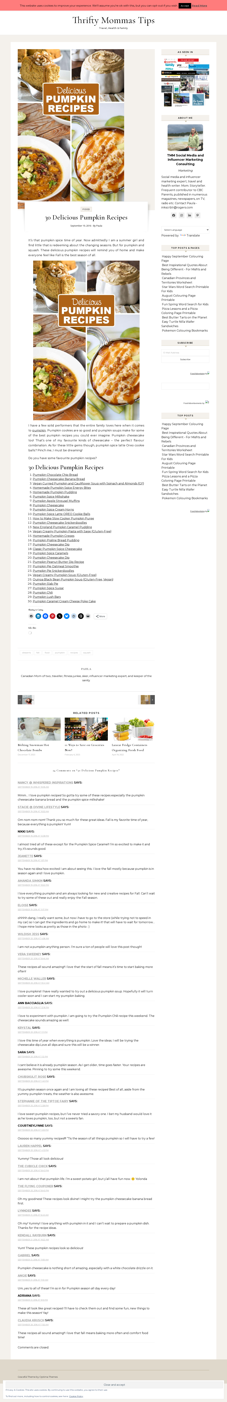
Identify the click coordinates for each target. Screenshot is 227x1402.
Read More (199, 5)
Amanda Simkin (30, 880)
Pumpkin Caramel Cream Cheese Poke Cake (64, 601)
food (47, 652)
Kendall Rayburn (32, 1235)
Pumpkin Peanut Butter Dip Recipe (58, 562)
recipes (74, 652)
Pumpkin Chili (43, 592)
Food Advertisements (193, 403)
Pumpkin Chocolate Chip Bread (55, 474)
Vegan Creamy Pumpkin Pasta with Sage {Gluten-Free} (72, 531)
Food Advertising (197, 374)
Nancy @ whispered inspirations (45, 782)
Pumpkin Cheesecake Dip (51, 544)
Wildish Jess (28, 934)
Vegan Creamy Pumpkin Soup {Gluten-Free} (64, 575)
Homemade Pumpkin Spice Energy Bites (62, 487)
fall (37, 652)
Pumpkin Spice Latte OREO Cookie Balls (61, 514)
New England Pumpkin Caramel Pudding (62, 527)
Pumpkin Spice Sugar (48, 588)
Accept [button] (185, 5)
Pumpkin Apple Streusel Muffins (56, 501)
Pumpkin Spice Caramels (50, 553)
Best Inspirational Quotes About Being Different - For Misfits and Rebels (184, 269)
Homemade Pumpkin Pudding (55, 492)
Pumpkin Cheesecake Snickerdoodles (60, 522)
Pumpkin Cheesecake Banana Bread (59, 479)
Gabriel (24, 1255)
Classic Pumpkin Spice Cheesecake (57, 549)
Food (86, 209)
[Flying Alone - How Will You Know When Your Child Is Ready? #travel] (26, 699)
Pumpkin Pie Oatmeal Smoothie (56, 566)
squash (87, 652)
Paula (99, 225)
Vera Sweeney (29, 954)
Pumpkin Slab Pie (45, 583)
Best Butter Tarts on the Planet (184, 317)
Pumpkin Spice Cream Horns (53, 509)
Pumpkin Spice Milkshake (51, 496)
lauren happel (30, 1146)
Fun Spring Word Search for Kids (185, 304)
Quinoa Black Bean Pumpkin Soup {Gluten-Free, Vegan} (73, 579)
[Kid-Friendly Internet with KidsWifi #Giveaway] (147, 699)
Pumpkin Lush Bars (47, 597)
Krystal (24, 1027)
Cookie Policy (76, 1396)
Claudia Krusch (31, 1320)
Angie (22, 1275)
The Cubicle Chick (33, 1166)
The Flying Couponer (35, 1186)
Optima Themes (48, 1376)
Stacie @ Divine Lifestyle (39, 807)
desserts (26, 652)
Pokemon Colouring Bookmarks (185, 330)
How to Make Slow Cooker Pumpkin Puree (63, 518)
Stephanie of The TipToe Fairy (43, 1101)
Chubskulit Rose (32, 1076)
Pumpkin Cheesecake (48, 505)
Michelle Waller (32, 978)
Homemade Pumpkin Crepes (53, 536)
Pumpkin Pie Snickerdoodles (53, 570)
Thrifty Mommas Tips (113, 20)
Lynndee (24, 1210)
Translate (193, 235)
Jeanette (25, 856)
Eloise (23, 905)
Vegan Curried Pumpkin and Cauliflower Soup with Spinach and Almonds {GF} (88, 483)
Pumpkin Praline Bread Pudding (56, 540)
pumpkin (39, 430)
